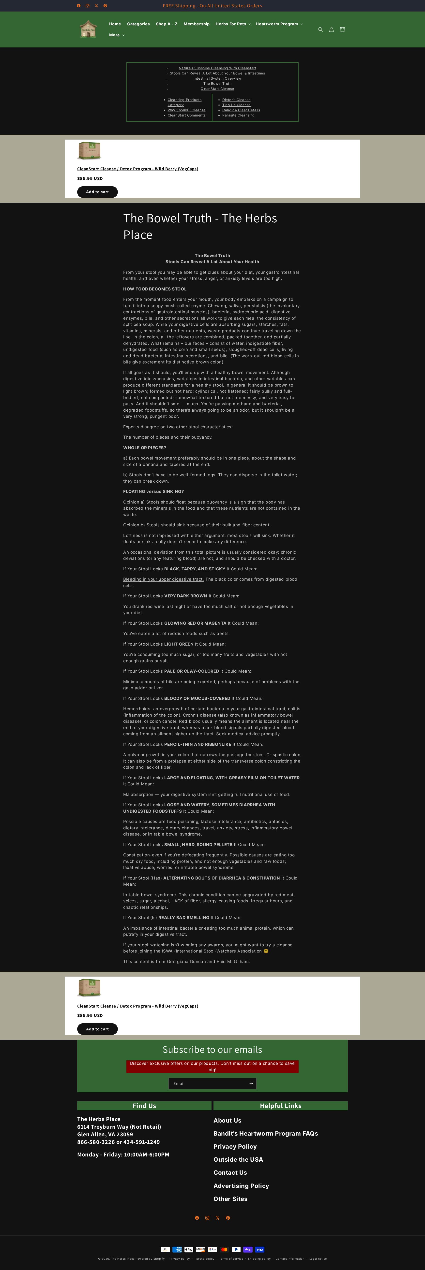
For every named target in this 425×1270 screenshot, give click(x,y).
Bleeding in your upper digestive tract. (163, 579)
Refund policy (204, 1258)
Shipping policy (259, 1258)
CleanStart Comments (187, 115)
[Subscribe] (251, 1083)
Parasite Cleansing (238, 115)
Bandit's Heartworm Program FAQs (265, 1133)
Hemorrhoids (137, 708)
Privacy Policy (235, 1146)
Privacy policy (179, 1258)
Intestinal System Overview (217, 78)
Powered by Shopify (150, 1258)
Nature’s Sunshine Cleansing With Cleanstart (217, 68)
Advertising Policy (241, 1185)
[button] (233, 23)
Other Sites (230, 1198)
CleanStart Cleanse (217, 89)
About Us (227, 1120)
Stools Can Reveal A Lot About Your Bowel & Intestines (217, 73)
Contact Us (230, 1172)
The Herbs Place (123, 1258)
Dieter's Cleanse (236, 100)
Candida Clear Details (241, 110)
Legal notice (318, 1258)
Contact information (290, 1258)
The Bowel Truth (217, 83)
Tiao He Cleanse (236, 105)
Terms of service (231, 1258)
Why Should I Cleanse (187, 110)
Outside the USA (238, 1159)
